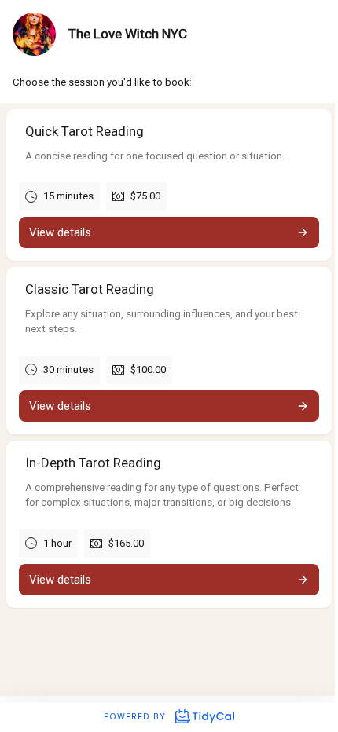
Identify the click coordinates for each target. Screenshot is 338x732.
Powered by (136, 716)
